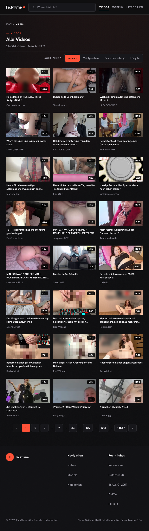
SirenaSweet (13, 326)
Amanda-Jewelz (108, 238)
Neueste (72, 58)
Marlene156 (13, 194)
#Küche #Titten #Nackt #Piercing (72, 407)
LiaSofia (104, 282)
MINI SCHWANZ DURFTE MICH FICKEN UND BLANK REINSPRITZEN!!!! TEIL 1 (27, 275)
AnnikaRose (12, 415)
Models (117, 7)
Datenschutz (116, 475)
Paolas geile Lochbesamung (68, 96)
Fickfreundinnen (15, 238)
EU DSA (113, 504)
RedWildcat (59, 326)
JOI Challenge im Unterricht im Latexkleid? (23, 408)
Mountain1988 (107, 149)
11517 (121, 428)
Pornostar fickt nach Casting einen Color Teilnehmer (118, 142)
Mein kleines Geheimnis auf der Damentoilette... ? (117, 231)
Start (9, 23)
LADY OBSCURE (108, 105)
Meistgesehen (91, 58)
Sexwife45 (58, 282)
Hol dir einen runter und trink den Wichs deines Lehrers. (71, 142)
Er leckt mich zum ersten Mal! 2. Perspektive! (117, 275)
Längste (134, 58)
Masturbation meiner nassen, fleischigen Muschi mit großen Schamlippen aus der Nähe (69, 320)
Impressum (115, 465)
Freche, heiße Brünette (65, 274)
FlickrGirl (58, 194)
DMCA (112, 494)
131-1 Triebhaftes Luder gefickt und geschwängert (26, 231)
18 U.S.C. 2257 (117, 485)
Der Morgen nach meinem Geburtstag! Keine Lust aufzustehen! (27, 320)
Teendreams (60, 105)
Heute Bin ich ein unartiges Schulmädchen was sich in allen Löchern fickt (23, 187)
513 (103, 428)
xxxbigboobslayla (109, 194)
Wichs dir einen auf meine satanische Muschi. (120, 98)
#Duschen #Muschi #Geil (114, 407)
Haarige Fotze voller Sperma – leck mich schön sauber (119, 187)
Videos (104, 7)
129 (88, 428)
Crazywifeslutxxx (15, 105)
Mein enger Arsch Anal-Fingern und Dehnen (72, 364)
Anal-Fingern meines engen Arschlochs (121, 362)
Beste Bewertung (115, 58)
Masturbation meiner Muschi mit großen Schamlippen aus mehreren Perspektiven (119, 320)
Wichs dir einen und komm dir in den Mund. (26, 142)
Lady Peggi (59, 415)
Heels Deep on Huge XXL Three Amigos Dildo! (23, 98)
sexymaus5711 (61, 238)
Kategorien (134, 7)
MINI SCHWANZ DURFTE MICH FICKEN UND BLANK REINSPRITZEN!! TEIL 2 (73, 231)
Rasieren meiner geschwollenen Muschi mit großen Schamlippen (24, 364)
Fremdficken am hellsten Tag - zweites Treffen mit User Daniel (74, 187)
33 (72, 428)
